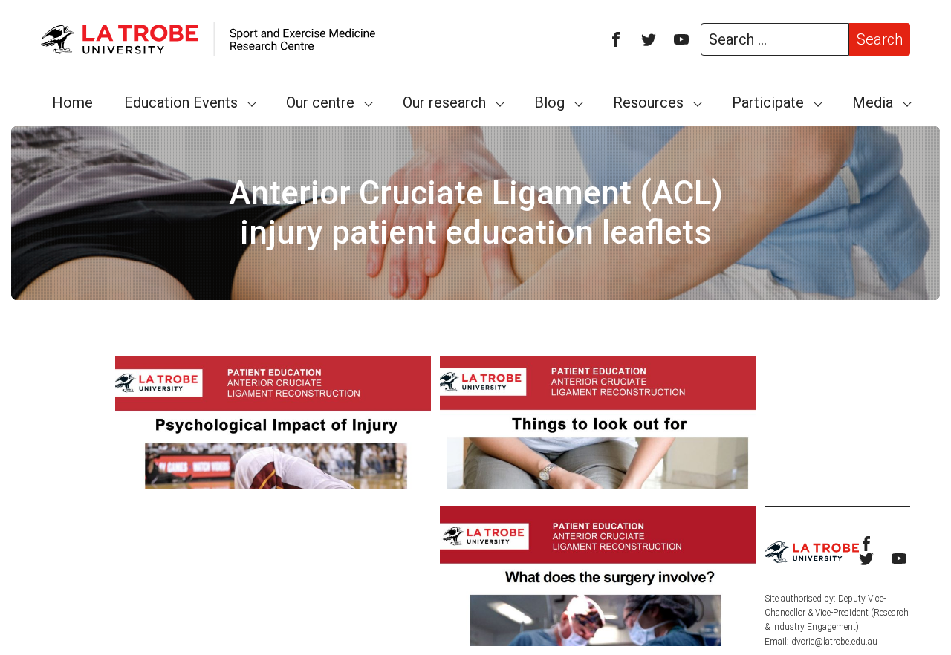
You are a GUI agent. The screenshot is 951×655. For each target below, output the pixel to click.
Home (72, 102)
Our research (444, 102)
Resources (648, 102)
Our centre (320, 102)
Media (872, 102)
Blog (549, 102)
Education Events (181, 102)
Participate (768, 102)
